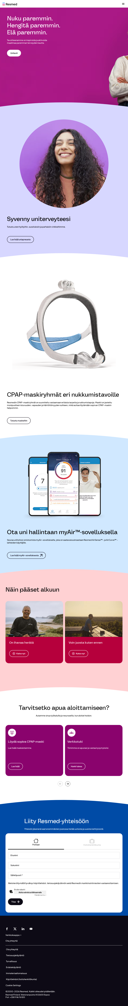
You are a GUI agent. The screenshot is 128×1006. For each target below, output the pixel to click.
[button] (14, 53)
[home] (9, 3)
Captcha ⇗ (40, 895)
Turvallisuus (11, 961)
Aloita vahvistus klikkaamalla (30, 892)
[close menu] (123, 3)
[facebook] (7, 928)
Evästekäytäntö (13, 967)
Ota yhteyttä (12, 949)
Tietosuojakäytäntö (15, 955)
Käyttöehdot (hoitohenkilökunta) (21, 979)
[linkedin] (23, 928)
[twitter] (15, 928)
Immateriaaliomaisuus (16, 973)
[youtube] (31, 928)
